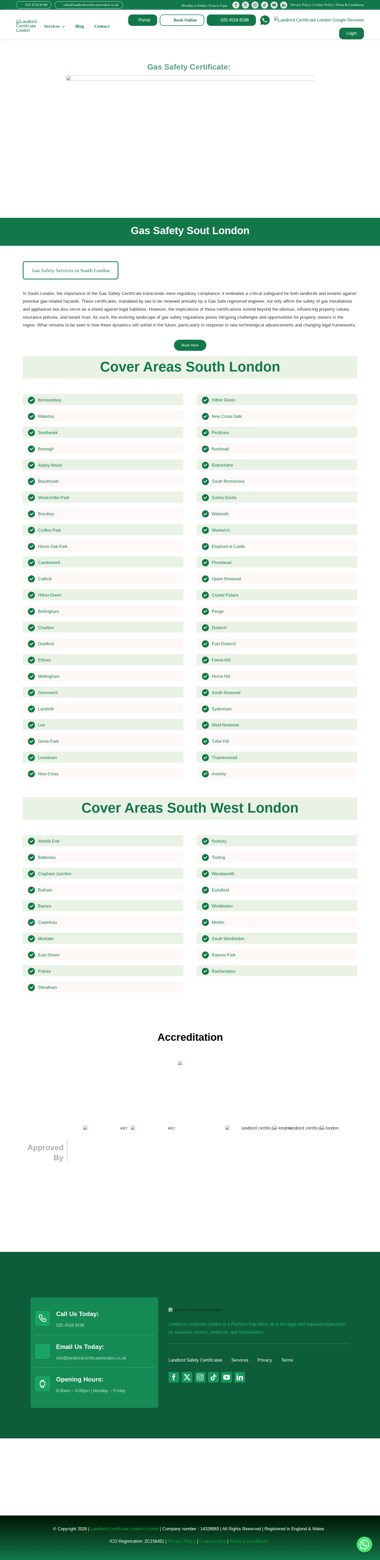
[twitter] (245, 5)
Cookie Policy (323, 5)
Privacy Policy (301, 5)
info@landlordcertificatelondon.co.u (90, 1358)
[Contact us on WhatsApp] (364, 1544)
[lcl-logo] (26, 21)
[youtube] (274, 5)
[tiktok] (264, 5)
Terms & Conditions (350, 5)
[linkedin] (283, 5)
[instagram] (255, 5)
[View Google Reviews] (319, 20)
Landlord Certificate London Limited (124, 1528)
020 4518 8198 (70, 1325)
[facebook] (235, 5)
